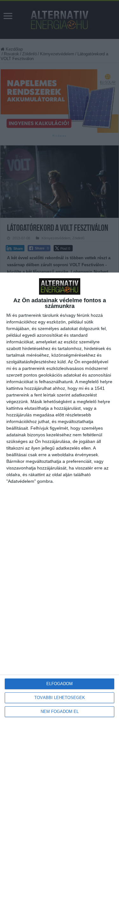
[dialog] (59, 590)
